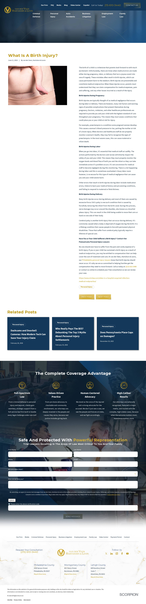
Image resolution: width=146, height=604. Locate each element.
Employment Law (80, 537)
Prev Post (86, 297)
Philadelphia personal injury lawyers (96, 260)
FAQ (52, 5)
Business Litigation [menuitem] (86, 15)
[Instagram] (117, 553)
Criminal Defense (37, 537)
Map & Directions (40, 574)
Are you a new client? (15, 469)
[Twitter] (106, 553)
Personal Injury (86, 287)
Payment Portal (116, 537)
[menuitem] (9, 600)
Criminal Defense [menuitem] (36, 15)
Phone (10, 460)
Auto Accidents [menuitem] (70, 15)
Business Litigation (65, 537)
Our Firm (44, 5)
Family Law (93, 537)
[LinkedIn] (111, 553)
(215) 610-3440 (130, 266)
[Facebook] (122, 553)
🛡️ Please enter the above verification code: (24, 504)
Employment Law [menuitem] (107, 15)
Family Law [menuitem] (123, 15)
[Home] (18, 10)
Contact (127, 537)
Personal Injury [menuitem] (54, 15)
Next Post (103, 297)
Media (59, 5)
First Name (12, 450)
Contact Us (132, 5)
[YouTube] (127, 553)
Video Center (75, 5)
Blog (66, 5)
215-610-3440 (113, 5)
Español (86, 5)
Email (76, 460)
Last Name (77, 450)
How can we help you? (16, 479)
